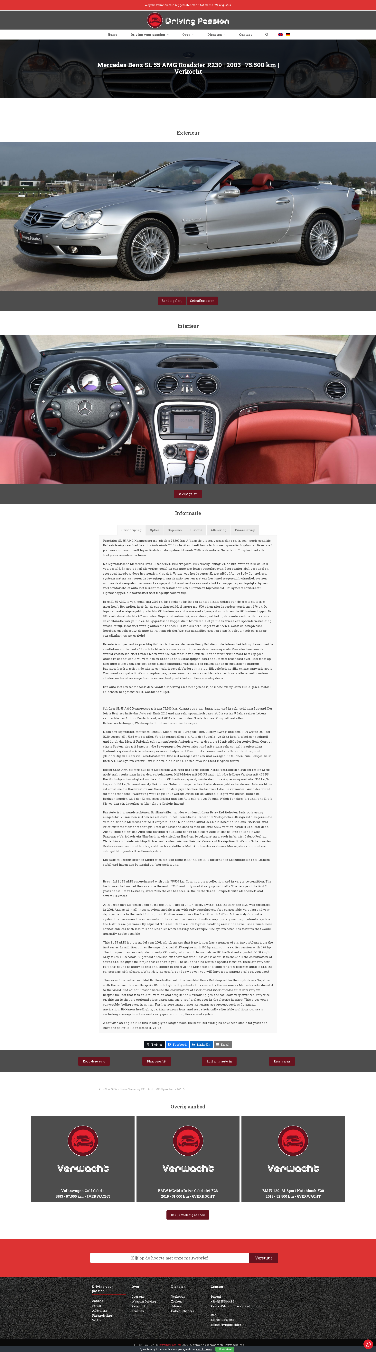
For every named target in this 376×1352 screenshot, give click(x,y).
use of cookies (204, 1349)
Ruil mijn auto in (219, 1061)
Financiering (102, 1315)
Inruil (96, 1306)
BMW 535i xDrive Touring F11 (124, 1089)
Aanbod (97, 1301)
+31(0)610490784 (222, 1320)
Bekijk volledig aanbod (188, 1215)
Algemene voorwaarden (206, 1345)
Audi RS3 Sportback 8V (164, 1089)
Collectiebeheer (182, 1311)
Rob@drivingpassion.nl (228, 1325)
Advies (176, 1306)
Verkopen (178, 1296)
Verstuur (263, 1258)
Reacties (138, 1311)
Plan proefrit (156, 1061)
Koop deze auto (94, 1061)
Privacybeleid (234, 1345)
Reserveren (282, 1061)
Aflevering (100, 1310)
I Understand (225, 1349)
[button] (267, 35)
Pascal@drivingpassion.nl (230, 1306)
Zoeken (176, 1301)
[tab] (131, 530)
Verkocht (99, 1320)
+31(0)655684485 (222, 1301)
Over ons (138, 1296)
